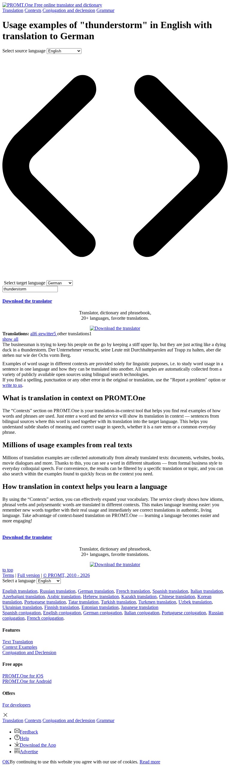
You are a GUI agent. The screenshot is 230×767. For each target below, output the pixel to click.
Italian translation (206, 591)
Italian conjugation (141, 612)
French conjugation (45, 618)
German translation (96, 591)
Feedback (29, 731)
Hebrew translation (101, 596)
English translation (19, 591)
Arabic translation (64, 596)
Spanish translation (170, 591)
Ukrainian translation (22, 607)
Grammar (105, 10)
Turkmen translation (157, 601)
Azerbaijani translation (23, 596)
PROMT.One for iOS (22, 675)
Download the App (38, 745)
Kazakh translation (139, 596)
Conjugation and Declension (29, 652)
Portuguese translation (45, 601)
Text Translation (17, 641)
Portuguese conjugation (184, 612)
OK (6, 761)
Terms (8, 575)
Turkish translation (118, 601)
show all (10, 339)
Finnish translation (61, 607)
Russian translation (57, 591)
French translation (133, 591)
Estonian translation (100, 607)
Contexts (33, 10)
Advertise (29, 751)
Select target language (24, 282)
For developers (16, 704)
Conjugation (69, 10)
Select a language (18, 580)
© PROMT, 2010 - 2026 (66, 575)
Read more (150, 761)
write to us (12, 385)
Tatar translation (83, 601)
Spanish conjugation (21, 612)
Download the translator (27, 301)
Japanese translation (139, 607)
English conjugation (62, 612)
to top (7, 569)
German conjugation (102, 612)
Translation (12, 10)
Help (24, 738)
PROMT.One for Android (27, 681)
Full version (28, 575)
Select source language (24, 50)
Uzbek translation (195, 601)
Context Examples (19, 647)
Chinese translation (177, 596)
